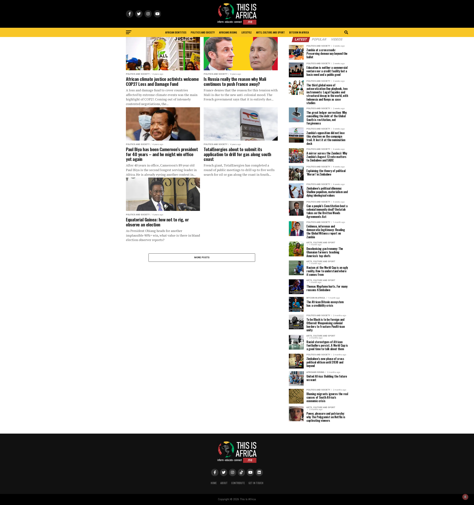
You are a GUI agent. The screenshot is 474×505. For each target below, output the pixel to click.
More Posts (202, 257)
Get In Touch (255, 483)
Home (214, 483)
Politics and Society (203, 32)
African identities (175, 32)
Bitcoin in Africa (299, 32)
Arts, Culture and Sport (270, 32)
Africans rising (228, 32)
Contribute (238, 483)
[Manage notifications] (465, 497)
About (224, 483)
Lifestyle (246, 32)
